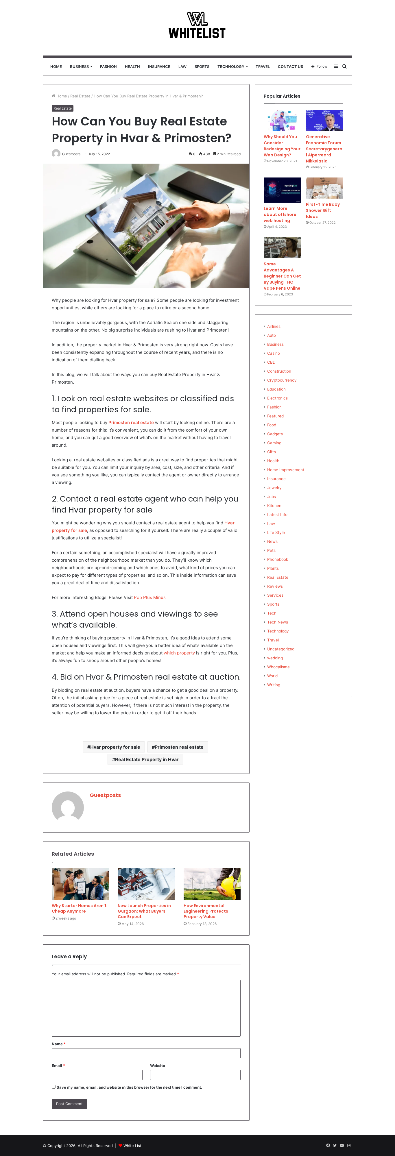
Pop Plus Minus (150, 597)
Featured (275, 416)
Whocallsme (278, 667)
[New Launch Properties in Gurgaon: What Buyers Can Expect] (146, 884)
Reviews (275, 586)
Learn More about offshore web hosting (280, 214)
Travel (263, 66)
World (272, 676)
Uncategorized (280, 649)
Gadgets (275, 434)
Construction (279, 371)
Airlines (273, 326)
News (272, 541)
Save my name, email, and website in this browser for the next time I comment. (129, 1087)
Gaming (274, 443)
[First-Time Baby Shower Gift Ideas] (324, 188)
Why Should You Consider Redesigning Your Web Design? (282, 146)
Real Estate (80, 96)
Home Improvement (285, 469)
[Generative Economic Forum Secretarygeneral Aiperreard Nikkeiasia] (324, 120)
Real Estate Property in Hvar (147, 759)
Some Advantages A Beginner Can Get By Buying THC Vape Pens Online (282, 276)
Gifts (271, 452)
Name (59, 1044)
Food (271, 425)
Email (58, 1065)
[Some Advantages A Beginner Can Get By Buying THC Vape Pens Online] (282, 247)
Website (157, 1065)
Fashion (108, 66)
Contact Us (290, 66)
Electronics (277, 398)
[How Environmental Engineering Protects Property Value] (212, 884)
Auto (271, 335)
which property (179, 653)
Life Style (276, 532)
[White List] (197, 28)
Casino (273, 353)
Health (132, 66)
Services (275, 595)
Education (276, 389)
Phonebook (277, 559)
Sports (202, 66)
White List (132, 1145)
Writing (273, 684)
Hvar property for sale (115, 747)
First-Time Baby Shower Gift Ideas (323, 210)
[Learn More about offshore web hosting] (282, 190)
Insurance (159, 66)
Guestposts (105, 795)
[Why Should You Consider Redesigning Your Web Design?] (282, 120)
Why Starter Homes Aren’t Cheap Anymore (79, 908)
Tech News (277, 622)
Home (56, 66)
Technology (230, 66)
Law (182, 66)
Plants (273, 568)
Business (79, 66)
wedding (275, 658)
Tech (271, 613)
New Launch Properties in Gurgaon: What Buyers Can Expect (144, 911)
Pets (271, 550)
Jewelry (274, 487)
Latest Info (277, 514)
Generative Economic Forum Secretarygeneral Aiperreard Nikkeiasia (324, 149)
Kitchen (274, 505)
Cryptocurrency (282, 380)
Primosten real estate (179, 747)
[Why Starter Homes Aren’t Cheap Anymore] (80, 884)
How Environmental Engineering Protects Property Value (206, 911)
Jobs (271, 496)
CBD (271, 362)
